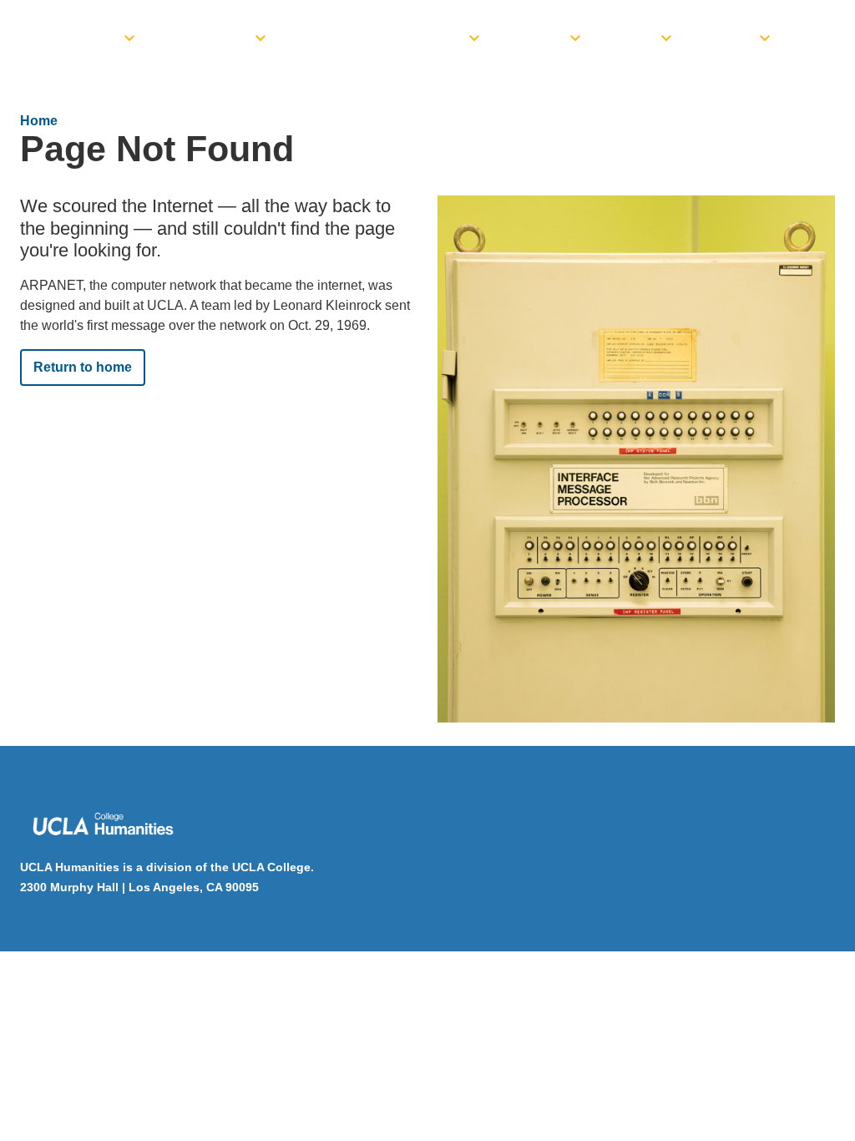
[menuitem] (81, 33)
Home (39, 121)
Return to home (82, 367)
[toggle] (129, 33)
